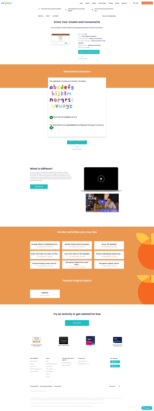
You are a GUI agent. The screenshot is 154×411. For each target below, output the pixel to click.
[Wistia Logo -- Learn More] (114, 211)
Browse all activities (51, 364)
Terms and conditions (46, 386)
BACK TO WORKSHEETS (109, 16)
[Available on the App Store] (117, 362)
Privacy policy (34, 386)
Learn (81, 3)
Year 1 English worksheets (89, 36)
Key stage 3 (49, 371)
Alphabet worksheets (94, 45)
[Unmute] (102, 211)
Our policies (57, 386)
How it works (102, 3)
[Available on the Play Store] (117, 367)
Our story (32, 366)
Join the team (34, 371)
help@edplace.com (83, 364)
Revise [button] (94, 3)
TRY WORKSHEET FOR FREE (45, 246)
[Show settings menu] (105, 211)
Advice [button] (117, 3)
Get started (39, 186)
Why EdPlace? (34, 361)
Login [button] (136, 3)
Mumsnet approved (35, 369)
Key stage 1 (49, 366)
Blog (47, 361)
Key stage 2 (49, 369)
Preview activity (77, 149)
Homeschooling (66, 363)
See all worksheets (45, 295)
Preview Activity (82, 58)
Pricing (111, 3)
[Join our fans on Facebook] (119, 386)
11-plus (48, 376)
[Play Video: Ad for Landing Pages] (102, 202)
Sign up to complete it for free (89, 52)
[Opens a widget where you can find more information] (146, 408)
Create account (147, 3)
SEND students (66, 365)
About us (124, 3)
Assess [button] (88, 3)
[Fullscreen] (108, 211)
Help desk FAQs (82, 361)
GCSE (47, 374)
